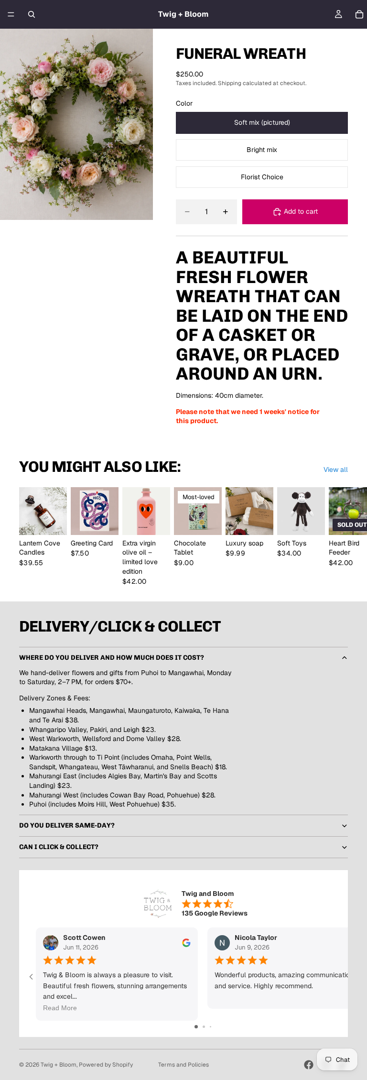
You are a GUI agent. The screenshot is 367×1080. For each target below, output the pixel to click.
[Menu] (11, 14)
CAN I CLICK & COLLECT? (58, 847)
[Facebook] (308, 1064)
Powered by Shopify (106, 1065)
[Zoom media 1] (76, 124)
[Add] (155, 520)
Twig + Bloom (58, 1065)
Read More (60, 1008)
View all (336, 469)
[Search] (31, 14)
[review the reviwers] (186, 943)
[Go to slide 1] (196, 1026)
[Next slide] (337, 536)
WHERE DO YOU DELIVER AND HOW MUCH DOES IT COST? (111, 658)
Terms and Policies (183, 1065)
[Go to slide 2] (204, 1026)
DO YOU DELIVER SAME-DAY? (67, 825)
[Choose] (52, 520)
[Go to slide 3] (210, 1026)
